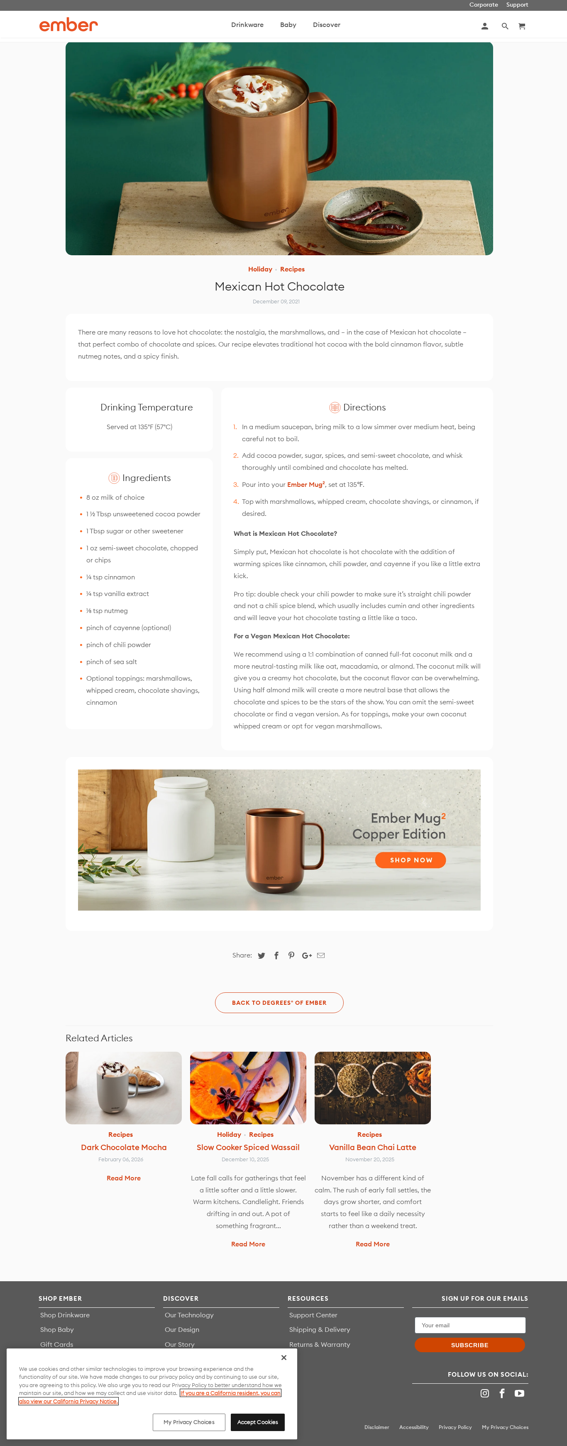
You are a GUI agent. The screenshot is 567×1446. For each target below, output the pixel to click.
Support (517, 4)
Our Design (182, 1329)
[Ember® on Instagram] (486, 1393)
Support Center (313, 1315)
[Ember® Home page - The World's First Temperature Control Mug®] (69, 24)
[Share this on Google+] (304, 955)
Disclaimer (376, 1427)
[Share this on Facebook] (275, 955)
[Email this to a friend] (319, 955)
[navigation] (302, 26)
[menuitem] (247, 28)
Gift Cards (56, 1344)
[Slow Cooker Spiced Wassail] (248, 1088)
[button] (506, 26)
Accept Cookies (258, 1422)
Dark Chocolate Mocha (124, 1147)
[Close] (284, 1357)
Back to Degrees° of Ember (279, 1002)
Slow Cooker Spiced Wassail (248, 1147)
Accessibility (414, 1427)
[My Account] (485, 26)
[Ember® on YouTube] (520, 1393)
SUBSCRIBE (470, 1345)
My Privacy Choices (189, 1422)
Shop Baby (57, 1329)
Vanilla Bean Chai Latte (372, 1147)
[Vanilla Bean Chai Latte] (373, 1088)
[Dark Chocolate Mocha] (124, 1088)
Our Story (180, 1344)
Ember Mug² (306, 484)
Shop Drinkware (65, 1315)
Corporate (483, 4)
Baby (288, 24)
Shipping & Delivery (319, 1329)
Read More (124, 1178)
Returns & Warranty (319, 1344)
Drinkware (247, 24)
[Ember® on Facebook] (503, 1393)
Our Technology (189, 1315)
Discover (326, 24)
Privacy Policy (455, 1427)
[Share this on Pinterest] (290, 955)
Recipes (292, 269)
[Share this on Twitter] (260, 955)
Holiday (260, 269)
